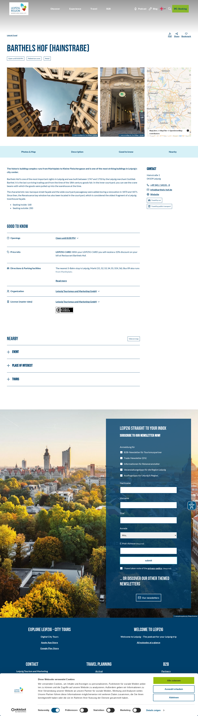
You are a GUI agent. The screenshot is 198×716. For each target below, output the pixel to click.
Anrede (123, 528)
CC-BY (95, 135)
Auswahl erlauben (174, 689)
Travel (93, 8)
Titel (122, 513)
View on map (134, 339)
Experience (75, 8)
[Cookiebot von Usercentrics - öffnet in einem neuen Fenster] (18, 710)
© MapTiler (162, 130)
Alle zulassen (174, 680)
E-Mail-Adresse (132, 543)
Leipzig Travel (12, 35)
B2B (108, 8)
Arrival (99, 671)
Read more (61, 280)
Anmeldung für (127, 447)
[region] (169, 102)
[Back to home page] (18, 8)
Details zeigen (153, 710)
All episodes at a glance (148, 642)
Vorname (124, 498)
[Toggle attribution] (188, 130)
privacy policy (155, 568)
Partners (166, 671)
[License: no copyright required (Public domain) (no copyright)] (64, 312)
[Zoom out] (150, 75)
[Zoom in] (150, 71)
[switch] (84, 710)
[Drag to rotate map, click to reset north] (150, 79)
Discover (55, 8)
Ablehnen (174, 697)
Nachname (125, 483)
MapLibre (153, 130)
